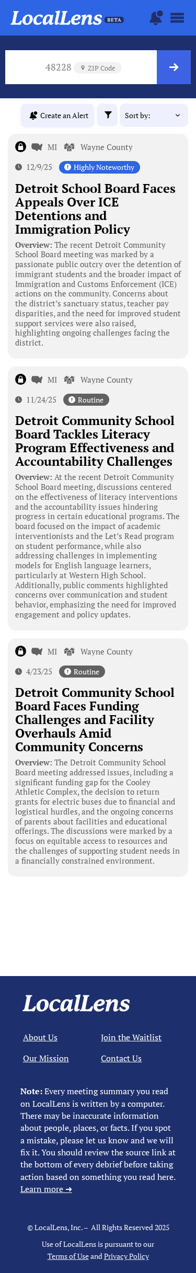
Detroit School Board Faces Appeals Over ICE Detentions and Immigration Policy (95, 208)
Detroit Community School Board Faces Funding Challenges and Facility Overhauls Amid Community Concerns (95, 719)
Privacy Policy (126, 1256)
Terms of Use (68, 1256)
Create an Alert (64, 115)
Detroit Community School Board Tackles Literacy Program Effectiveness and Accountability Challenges (95, 440)
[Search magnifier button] (174, 67)
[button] (107, 115)
